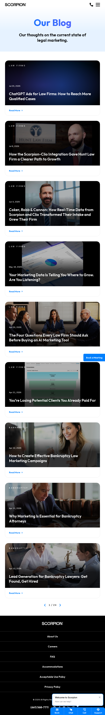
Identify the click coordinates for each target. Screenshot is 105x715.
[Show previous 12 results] (45, 605)
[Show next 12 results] (60, 605)
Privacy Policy (52, 686)
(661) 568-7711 (39, 707)
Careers (52, 646)
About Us (52, 636)
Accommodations (52, 666)
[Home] (15, 4)
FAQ (52, 656)
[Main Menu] (98, 4)
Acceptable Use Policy (52, 676)
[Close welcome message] (99, 697)
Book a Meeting (94, 357)
